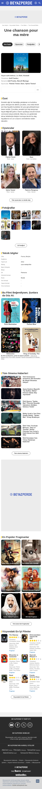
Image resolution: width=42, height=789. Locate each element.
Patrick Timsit (14, 83)
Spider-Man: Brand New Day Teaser (11, 563)
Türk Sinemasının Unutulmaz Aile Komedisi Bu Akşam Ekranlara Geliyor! (31, 379)
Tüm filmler (24, 25)
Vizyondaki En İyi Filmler (21, 697)
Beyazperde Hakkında (10, 760)
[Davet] (4, 678)
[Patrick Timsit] (10, 143)
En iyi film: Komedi (14, 357)
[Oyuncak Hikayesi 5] (25, 658)
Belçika (28, 256)
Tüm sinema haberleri (21, 453)
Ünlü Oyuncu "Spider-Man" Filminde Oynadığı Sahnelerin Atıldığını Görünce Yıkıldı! (31, 404)
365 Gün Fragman (31, 617)
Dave (22, 83)
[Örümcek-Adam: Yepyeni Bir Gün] (25, 638)
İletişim (21, 760)
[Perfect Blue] (31, 310)
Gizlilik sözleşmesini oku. (19, 785)
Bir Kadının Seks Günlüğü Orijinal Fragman (31, 563)
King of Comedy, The (32, 354)
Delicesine (10, 354)
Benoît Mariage (23, 81)
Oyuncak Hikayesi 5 (33, 656)
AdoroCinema (8, 753)
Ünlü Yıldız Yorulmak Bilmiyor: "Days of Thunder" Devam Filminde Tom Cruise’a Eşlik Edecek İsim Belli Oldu (31, 430)
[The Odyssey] (4, 638)
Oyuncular (8, 128)
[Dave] (31, 143)
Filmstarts (17, 750)
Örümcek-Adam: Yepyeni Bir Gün (35, 636)
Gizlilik (28, 762)
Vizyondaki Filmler (14, 25)
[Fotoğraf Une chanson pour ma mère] (5, 214)
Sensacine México (27, 753)
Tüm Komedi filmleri (33, 25)
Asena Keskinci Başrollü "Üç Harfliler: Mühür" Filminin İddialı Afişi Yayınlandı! (31, 391)
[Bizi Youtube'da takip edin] (12, 724)
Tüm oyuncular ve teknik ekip (21, 200)
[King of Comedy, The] (31, 340)
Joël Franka (13, 78)
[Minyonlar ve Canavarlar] (4, 658)
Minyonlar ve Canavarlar (13, 656)
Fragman (12, 650)
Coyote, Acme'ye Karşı (34, 676)
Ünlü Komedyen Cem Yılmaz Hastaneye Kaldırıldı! (30, 440)
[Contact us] (30, 724)
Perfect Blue (31, 324)
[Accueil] (19, 3)
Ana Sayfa (5, 25)
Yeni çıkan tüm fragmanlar (21, 624)
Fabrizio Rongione (31, 190)
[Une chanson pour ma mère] (21, 63)
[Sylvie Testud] (10, 176)
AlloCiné (5, 750)
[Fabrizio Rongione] (31, 176)
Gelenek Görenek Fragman (31, 590)
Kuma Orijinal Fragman (10, 617)
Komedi (26, 75)
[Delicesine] (10, 340)
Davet (11, 675)
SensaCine (31, 750)
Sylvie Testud (30, 83)
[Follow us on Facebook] (18, 724)
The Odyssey (13, 635)
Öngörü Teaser (10, 590)
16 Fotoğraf (21, 245)
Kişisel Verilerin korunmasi (16, 762)
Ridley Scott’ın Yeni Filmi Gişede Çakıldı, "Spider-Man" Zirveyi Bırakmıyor (31, 415)
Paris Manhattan (10, 324)
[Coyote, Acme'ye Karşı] (25, 678)
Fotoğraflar (8, 207)
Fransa (23, 256)
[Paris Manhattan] (10, 310)
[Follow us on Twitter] (24, 724)
